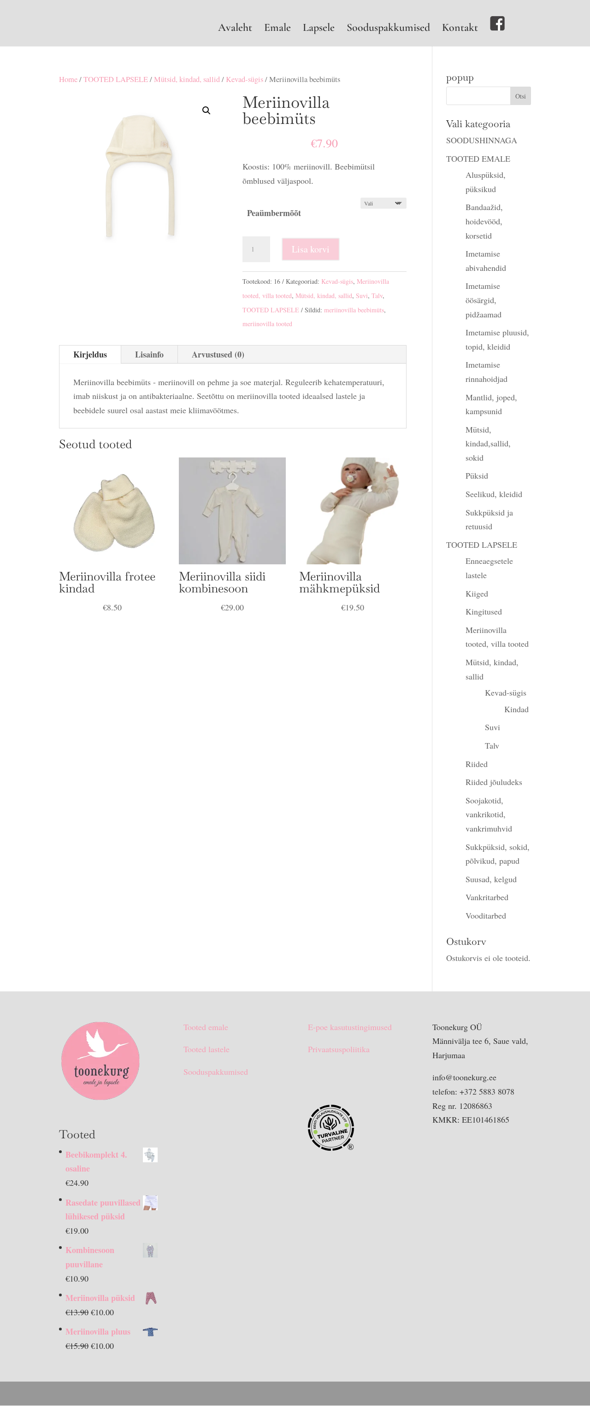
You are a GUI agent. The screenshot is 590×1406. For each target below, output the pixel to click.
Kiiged (477, 593)
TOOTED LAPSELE (115, 79)
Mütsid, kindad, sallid (187, 79)
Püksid (477, 475)
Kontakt (460, 29)
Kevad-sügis (244, 79)
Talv (377, 295)
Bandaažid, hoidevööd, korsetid (484, 220)
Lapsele (319, 29)
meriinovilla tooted (267, 323)
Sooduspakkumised (388, 29)
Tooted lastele (206, 1048)
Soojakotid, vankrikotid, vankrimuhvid (489, 814)
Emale (277, 29)
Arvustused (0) (218, 354)
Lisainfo (149, 354)
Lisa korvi (311, 249)
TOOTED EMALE (478, 158)
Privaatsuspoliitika (339, 1048)
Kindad (516, 709)
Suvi (362, 295)
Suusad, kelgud (491, 879)
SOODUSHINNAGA (481, 140)
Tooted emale (205, 1026)
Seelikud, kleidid (494, 493)
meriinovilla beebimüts (354, 309)
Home (68, 79)
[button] (206, 110)
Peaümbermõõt (274, 213)
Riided (477, 763)
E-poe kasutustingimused (350, 1026)
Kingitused (484, 611)
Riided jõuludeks (494, 781)
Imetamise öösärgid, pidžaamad (484, 299)
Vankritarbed (487, 896)
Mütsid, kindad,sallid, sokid (488, 443)
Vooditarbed (486, 915)
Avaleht (235, 29)
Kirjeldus (90, 354)
